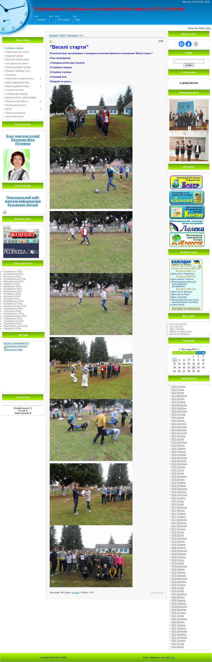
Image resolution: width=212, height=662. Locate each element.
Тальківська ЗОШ (12, 318)
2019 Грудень (178, 585)
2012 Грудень (178, 386)
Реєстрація (63, 19)
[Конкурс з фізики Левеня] (187, 192)
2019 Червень (178, 575)
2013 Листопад (179, 411)
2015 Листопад (179, 464)
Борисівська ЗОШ (12, 271)
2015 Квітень (178, 445)
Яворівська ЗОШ (12, 328)
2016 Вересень (179, 488)
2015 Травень (178, 448)
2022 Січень (177, 643)
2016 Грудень (178, 498)
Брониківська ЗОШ (13, 274)
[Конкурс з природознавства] (187, 234)
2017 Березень (179, 507)
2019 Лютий (177, 563)
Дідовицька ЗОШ (12, 286)
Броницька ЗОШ (11, 276)
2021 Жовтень (178, 634)
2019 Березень (179, 566)
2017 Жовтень (178, 523)
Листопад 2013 (189, 349)
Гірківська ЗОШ (11, 284)
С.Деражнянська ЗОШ (15, 316)
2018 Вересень (179, 550)
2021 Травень (178, 625)
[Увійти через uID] (181, 44)
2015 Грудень (178, 467)
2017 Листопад (179, 526)
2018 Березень (179, 538)
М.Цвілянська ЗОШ (13, 301)
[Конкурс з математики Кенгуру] (187, 206)
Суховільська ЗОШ (13, 313)
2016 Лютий (177, 473)
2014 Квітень (178, 420)
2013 (62, 35)
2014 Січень (177, 417)
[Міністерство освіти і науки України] (5, 227)
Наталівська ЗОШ (12, 303)
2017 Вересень (179, 519)
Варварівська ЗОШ (13, 281)
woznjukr (76, 593)
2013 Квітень (178, 399)
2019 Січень (177, 560)
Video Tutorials (176, 329)
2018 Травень (178, 544)
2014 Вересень (179, 426)
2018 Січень (177, 532)
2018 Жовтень (178, 554)
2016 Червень (178, 485)
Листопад (72, 35)
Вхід (77, 19)
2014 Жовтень (178, 430)
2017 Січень (177, 501)
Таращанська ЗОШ (13, 321)
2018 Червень (178, 547)
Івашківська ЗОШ (12, 289)
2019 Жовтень (178, 581)
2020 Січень (177, 588)
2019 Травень (178, 572)
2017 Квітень (178, 510)
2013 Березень (179, 396)
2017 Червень (178, 516)
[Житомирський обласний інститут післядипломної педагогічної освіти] (21, 230)
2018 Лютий (177, 535)
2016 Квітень (178, 479)
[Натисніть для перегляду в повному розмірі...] (91, 86)
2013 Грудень (178, 414)
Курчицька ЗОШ (11, 296)
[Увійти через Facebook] (189, 44)
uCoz (172, 657)
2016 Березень (179, 476)
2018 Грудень (178, 557)
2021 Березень (179, 619)
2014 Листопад (179, 433)
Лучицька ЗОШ (11, 298)
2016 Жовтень (178, 492)
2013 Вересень (179, 405)
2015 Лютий (177, 439)
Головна (41, 19)
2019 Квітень (178, 569)
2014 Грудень (178, 436)
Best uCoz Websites (179, 334)
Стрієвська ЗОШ (12, 311)
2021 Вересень (179, 631)
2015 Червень (178, 451)
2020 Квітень (178, 597)
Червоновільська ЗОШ (15, 326)
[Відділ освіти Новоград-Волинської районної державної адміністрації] (9, 227)
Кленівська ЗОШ (12, 293)
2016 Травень (178, 482)
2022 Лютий (177, 646)
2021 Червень (178, 628)
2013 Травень (178, 402)
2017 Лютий (177, 504)
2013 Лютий (177, 392)
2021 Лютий (177, 615)
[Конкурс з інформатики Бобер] (186, 175)
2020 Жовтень (178, 609)
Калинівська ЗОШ (12, 291)
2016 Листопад (179, 495)
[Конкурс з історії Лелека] (187, 220)
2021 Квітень (178, 622)
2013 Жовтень (178, 408)
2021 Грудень (178, 640)
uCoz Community (178, 324)
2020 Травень (178, 600)
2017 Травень (178, 513)
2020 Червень (178, 603)
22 (193, 367)
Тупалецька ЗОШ (12, 323)
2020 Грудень (178, 612)
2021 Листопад (179, 637)
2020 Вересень (179, 606)
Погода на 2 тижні (13, 349)
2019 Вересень (179, 578)
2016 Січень (177, 470)
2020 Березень (179, 594)
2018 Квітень (178, 541)
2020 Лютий (177, 591)
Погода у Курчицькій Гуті (16, 343)
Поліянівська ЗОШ (13, 308)
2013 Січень (177, 389)
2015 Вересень (179, 457)
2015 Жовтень (178, 461)
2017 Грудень (178, 529)
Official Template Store (180, 331)
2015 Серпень (178, 454)
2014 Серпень (178, 423)
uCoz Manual (176, 326)
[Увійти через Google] (196, 44)
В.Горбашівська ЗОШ (14, 279)
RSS (208, 28)
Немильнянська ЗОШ (14, 306)
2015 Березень (179, 442)
